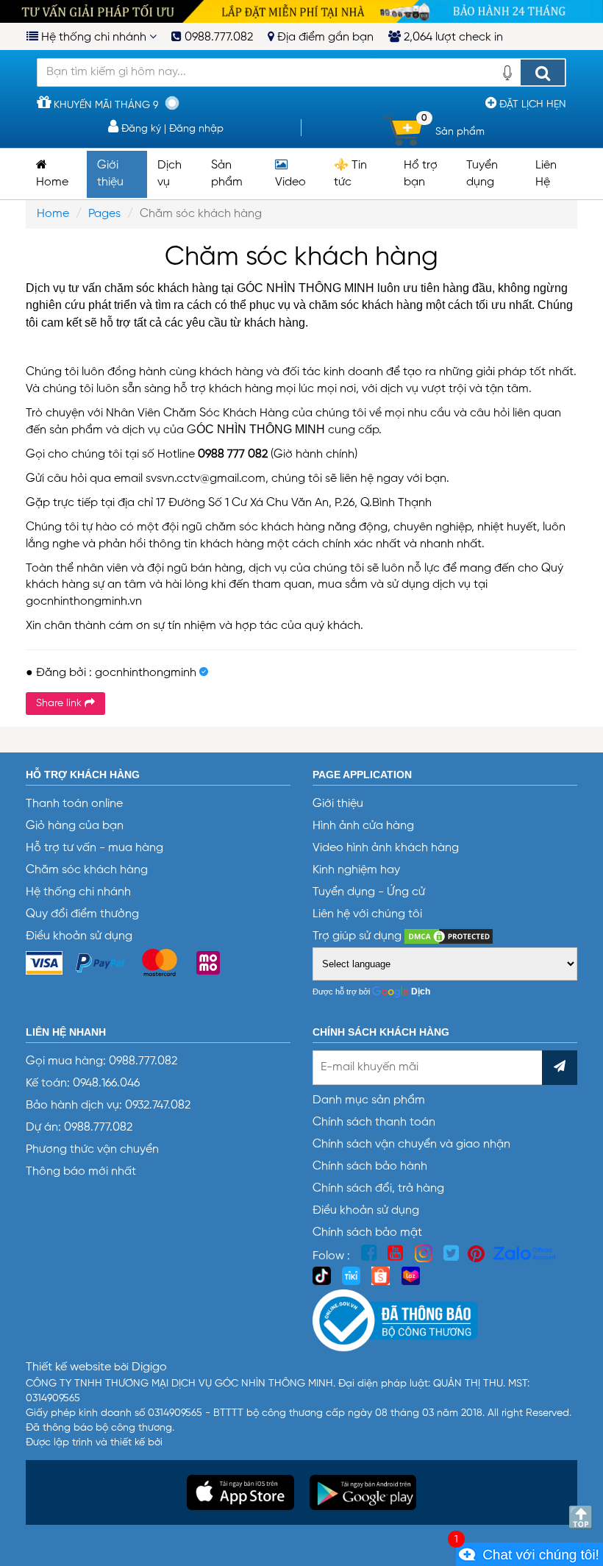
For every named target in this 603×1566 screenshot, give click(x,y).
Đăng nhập (196, 129)
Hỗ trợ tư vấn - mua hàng (94, 848)
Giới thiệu (338, 804)
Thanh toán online (74, 804)
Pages (104, 214)
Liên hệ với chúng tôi (367, 914)
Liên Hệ (546, 174)
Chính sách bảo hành (370, 1166)
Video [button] (290, 182)
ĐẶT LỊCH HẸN (531, 104)
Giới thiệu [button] (110, 174)
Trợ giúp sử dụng (358, 936)
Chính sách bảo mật (367, 1233)
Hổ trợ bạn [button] (421, 174)
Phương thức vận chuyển (92, 1150)
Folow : (333, 1256)
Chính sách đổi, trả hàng (378, 1189)
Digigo (149, 1367)
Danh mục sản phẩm (369, 1100)
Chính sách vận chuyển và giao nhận (411, 1144)
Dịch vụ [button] (169, 174)
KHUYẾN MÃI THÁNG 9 (104, 105)
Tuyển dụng (482, 174)
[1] (529, 1554)
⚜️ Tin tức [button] (350, 174)
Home (52, 182)
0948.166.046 (106, 1083)
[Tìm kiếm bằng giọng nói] (507, 77)
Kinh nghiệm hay (356, 870)
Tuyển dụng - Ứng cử (369, 892)
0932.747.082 (156, 1105)
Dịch (420, 991)
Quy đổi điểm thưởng (82, 914)
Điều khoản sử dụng (79, 936)
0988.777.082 (217, 37)
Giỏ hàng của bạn (75, 826)
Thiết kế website (70, 1367)
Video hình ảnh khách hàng (386, 848)
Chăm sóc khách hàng (87, 870)
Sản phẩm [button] (227, 174)
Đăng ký (139, 129)
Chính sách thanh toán (374, 1122)
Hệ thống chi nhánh (93, 37)
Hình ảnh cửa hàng (363, 826)
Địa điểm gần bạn (324, 37)
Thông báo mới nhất (81, 1172)
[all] (543, 72)
